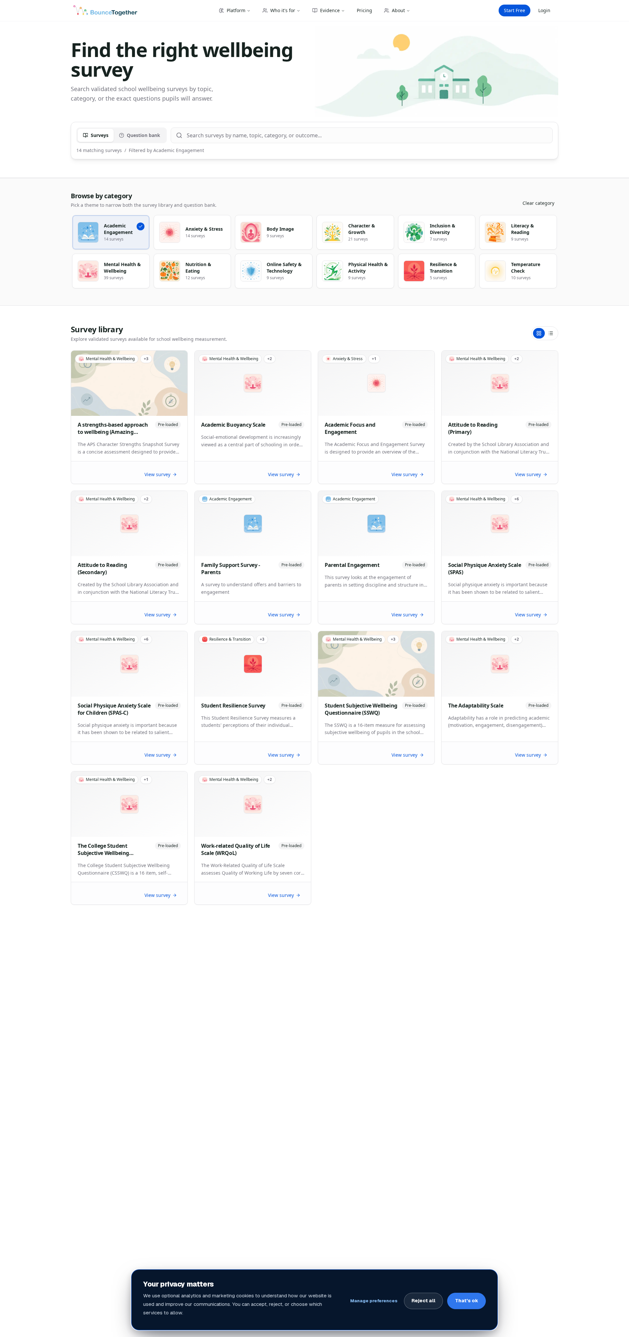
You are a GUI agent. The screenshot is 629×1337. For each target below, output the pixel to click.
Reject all (423, 1301)
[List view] (551, 333)
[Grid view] (539, 333)
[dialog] (314, 1299)
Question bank (143, 135)
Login (544, 10)
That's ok (466, 1301)
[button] (111, 232)
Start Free (514, 10)
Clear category (538, 203)
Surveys (99, 135)
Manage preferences (373, 1301)
